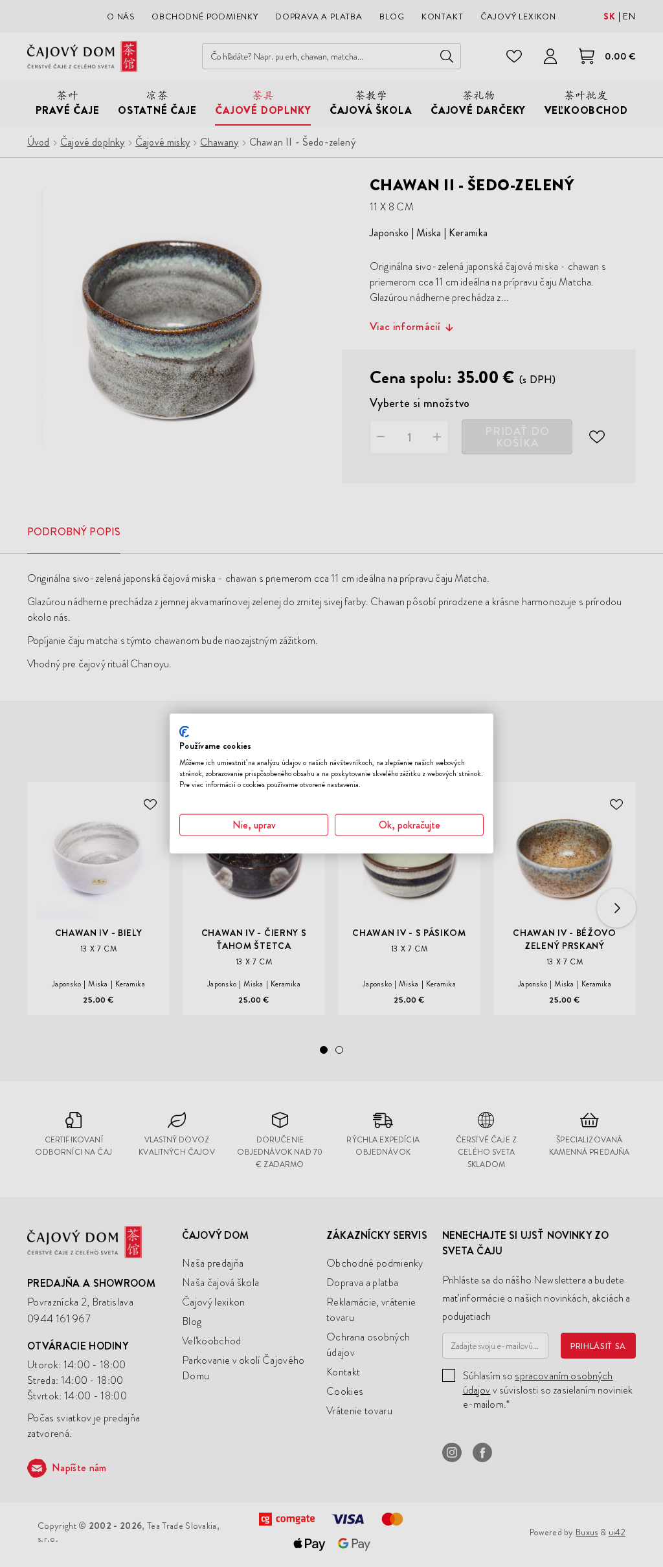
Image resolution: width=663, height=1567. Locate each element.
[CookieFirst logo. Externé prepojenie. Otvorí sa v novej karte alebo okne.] (184, 731)
